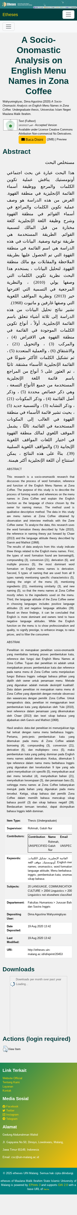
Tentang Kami (11, 1082)
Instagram (12, 1114)
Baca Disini (34, 139)
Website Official (12, 1078)
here (46, 1189)
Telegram (11, 1118)
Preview (62, 139)
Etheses (10, 14)
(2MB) (40, 139)
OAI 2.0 (63, 1185)
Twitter (9, 1110)
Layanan (8, 1086)
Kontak (7, 1090)
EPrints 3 (34, 1185)
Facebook (11, 1106)
